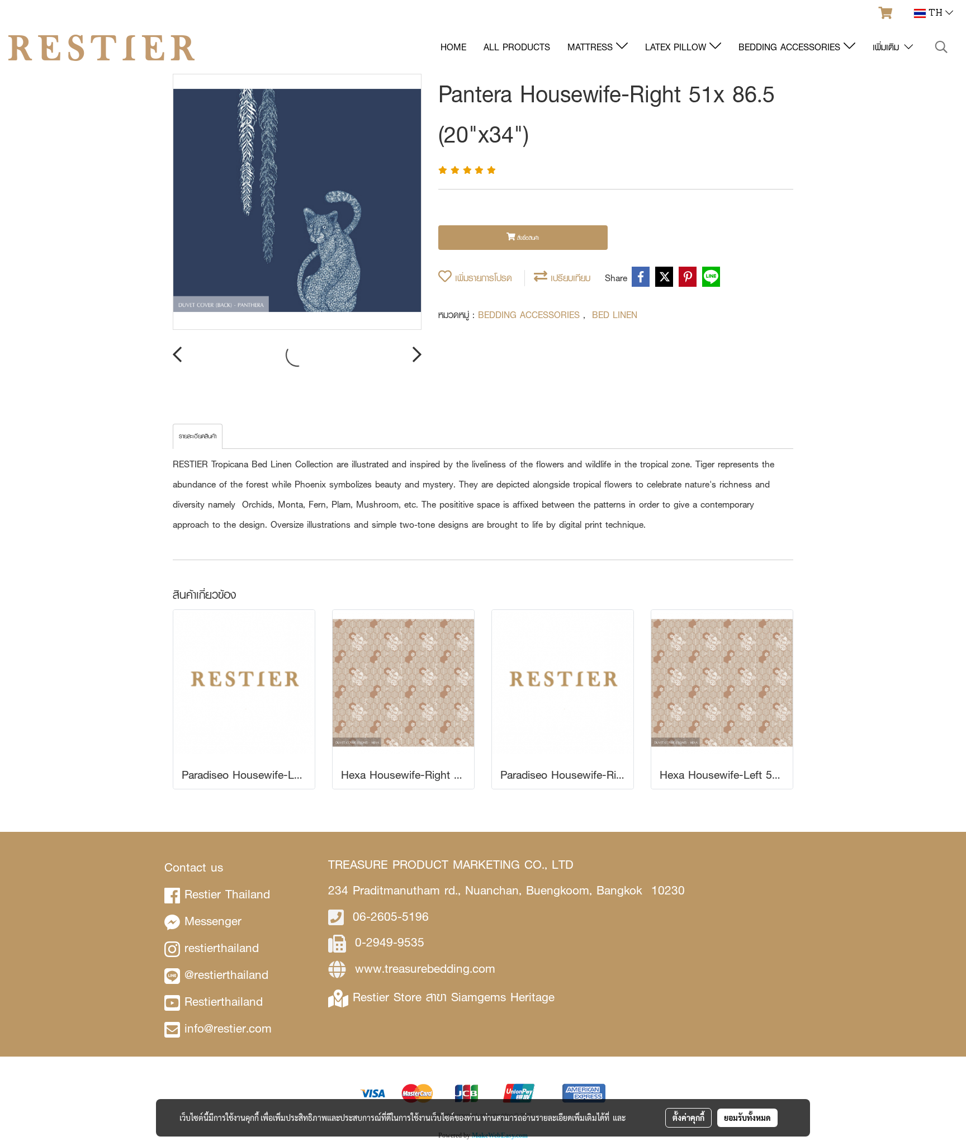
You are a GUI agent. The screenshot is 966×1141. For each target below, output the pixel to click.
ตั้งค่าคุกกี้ (688, 1117)
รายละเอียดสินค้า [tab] (197, 436)
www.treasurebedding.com (425, 968)
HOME (453, 47)
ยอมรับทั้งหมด (747, 1117)
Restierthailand (223, 1001)
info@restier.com (228, 1028)
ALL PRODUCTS (517, 47)
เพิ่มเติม (887, 47)
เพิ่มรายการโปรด (482, 278)
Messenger (213, 921)
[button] (941, 47)
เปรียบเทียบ (568, 278)
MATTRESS (591, 47)
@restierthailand (226, 975)
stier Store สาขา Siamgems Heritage (461, 997)
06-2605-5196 (391, 916)
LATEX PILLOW (677, 47)
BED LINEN (614, 315)
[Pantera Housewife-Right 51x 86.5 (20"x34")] (297, 202)
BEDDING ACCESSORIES (791, 47)
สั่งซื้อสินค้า (527, 238)
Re (360, 997)
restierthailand (221, 948)
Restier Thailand (227, 894)
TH (935, 13)
